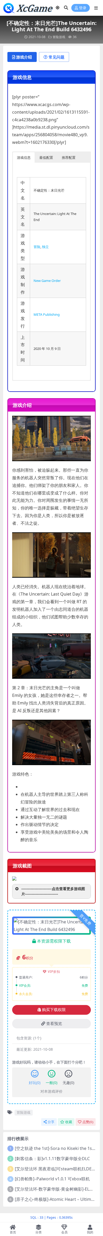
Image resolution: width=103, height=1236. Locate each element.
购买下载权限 (54, 1010)
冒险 (37, 246)
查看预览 (54, 1024)
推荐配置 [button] (69, 157)
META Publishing (47, 314)
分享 (51, 1122)
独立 (45, 246)
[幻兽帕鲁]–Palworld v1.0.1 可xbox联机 (52, 1179)
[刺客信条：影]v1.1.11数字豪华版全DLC (52, 1158)
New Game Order (47, 280)
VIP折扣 (54, 971)
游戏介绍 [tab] (24, 57)
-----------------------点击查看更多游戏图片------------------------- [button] (53, 891)
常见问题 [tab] (56, 57)
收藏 (68, 1122)
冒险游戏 (59, 37)
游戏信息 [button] (24, 157)
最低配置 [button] (46, 157)
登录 (82, 8)
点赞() (87, 1122)
